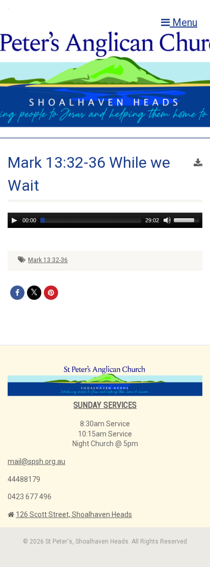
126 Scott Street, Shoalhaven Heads (74, 514)
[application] (105, 220)
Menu (183, 22)
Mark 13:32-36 (48, 260)
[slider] (188, 219)
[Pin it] (51, 293)
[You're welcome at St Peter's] (70, 8)
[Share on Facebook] (17, 293)
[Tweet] (34, 293)
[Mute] (167, 220)
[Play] (14, 220)
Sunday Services (105, 405)
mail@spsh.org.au (36, 461)
